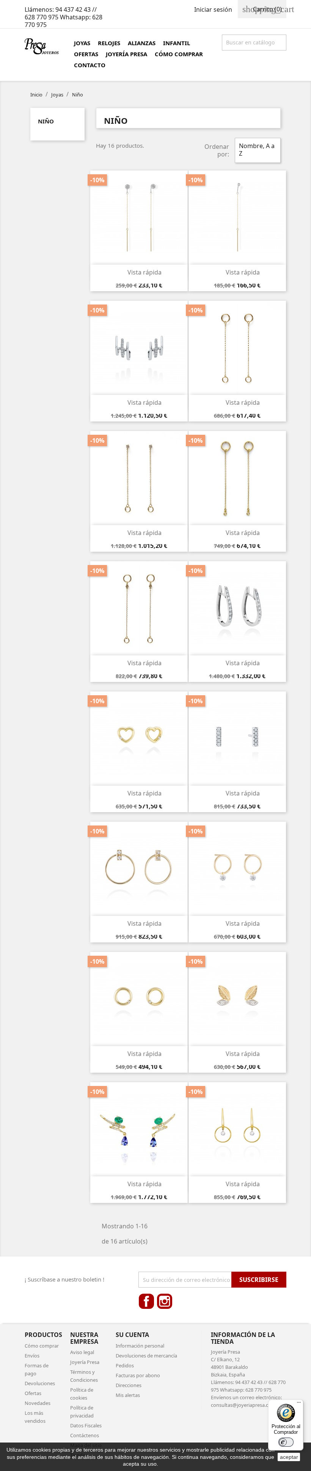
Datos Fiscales (86, 1425)
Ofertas (86, 54)
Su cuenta (132, 1335)
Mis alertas (128, 1395)
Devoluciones (40, 1383)
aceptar (289, 1457)
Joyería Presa (126, 54)
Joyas (82, 43)
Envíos (32, 1355)
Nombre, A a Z (257, 150)
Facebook (146, 1301)
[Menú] (298, 1404)
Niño (46, 121)
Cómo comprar (179, 54)
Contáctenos (84, 1435)
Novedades (37, 1403)
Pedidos (125, 1365)
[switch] (286, 1442)
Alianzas (142, 43)
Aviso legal (82, 1352)
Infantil (176, 43)
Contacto (89, 65)
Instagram (164, 1301)
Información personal (140, 1345)
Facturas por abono (138, 1375)
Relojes (109, 43)
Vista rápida (140, 272)
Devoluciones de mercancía (146, 1355)
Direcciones (128, 1385)
